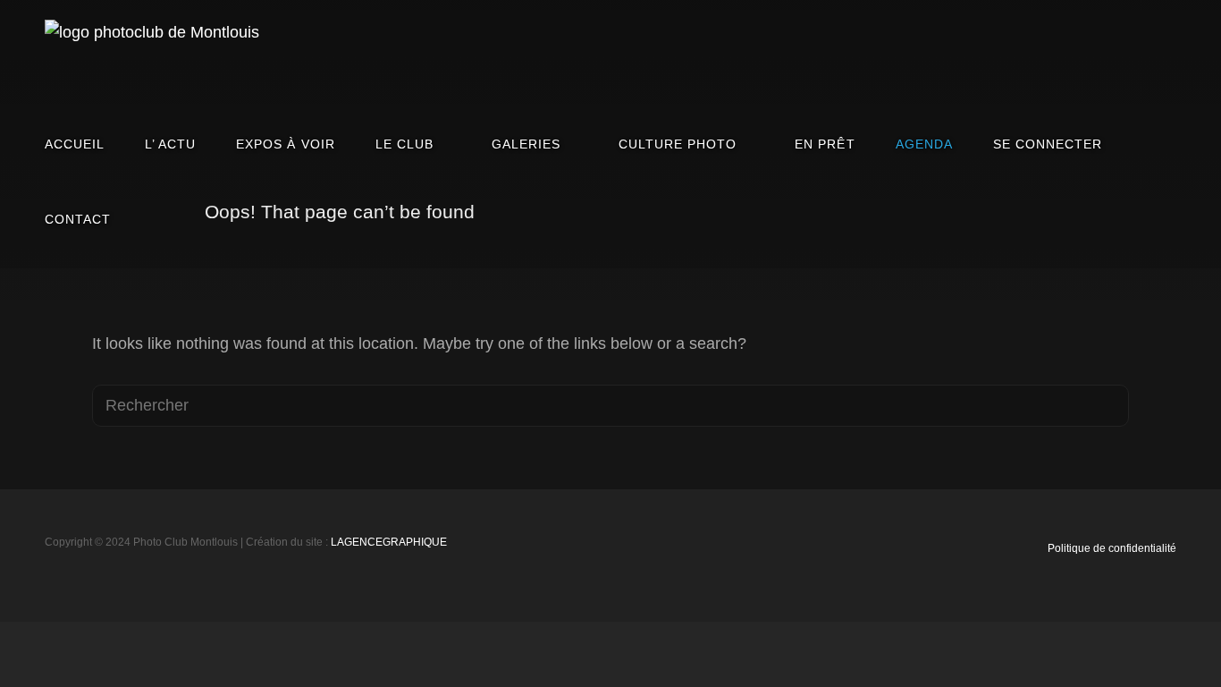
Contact (78, 219)
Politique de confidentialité (1112, 548)
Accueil (75, 144)
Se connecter (1047, 144)
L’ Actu (170, 144)
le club (404, 144)
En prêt (825, 144)
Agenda (924, 144)
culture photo (678, 144)
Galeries (526, 144)
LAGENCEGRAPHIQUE (389, 542)
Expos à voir (285, 144)
